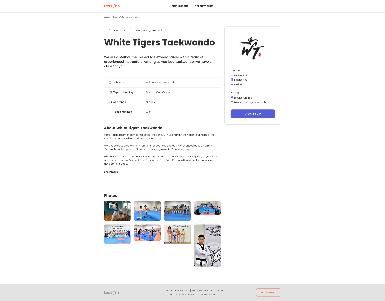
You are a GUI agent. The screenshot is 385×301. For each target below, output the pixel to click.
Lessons (108, 17)
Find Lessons (180, 6)
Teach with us (204, 6)
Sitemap (219, 290)
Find (115, 17)
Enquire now (253, 113)
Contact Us (167, 290)
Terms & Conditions (202, 290)
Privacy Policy (182, 290)
